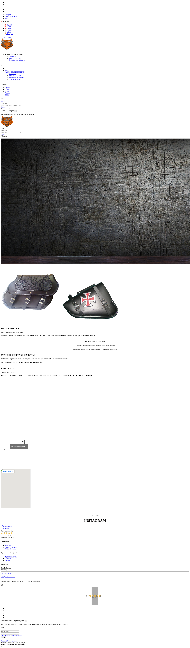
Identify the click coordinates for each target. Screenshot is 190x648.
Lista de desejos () (6, 37)
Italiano (8, 32)
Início (6, 18)
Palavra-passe (5, 631)
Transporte (8, 15)
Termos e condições (11, 16)
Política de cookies (10, 549)
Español (9, 25)
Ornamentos (12, 56)
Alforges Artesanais (15, 58)
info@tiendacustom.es (8, 577)
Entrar (3, 101)
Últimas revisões (7, 526)
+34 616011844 (6, 573)
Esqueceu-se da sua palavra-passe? (11, 635)
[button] (14, 54)
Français (9, 30)
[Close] (1, 65)
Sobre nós (8, 545)
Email (2, 627)
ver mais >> (5, 528)
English (8, 27)
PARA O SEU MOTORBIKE (14, 72)
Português (9, 34)
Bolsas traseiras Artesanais (17, 60)
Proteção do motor (14, 79)
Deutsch (9, 28)
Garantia (7, 560)
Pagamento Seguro (11, 557)
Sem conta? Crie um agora (9, 641)
